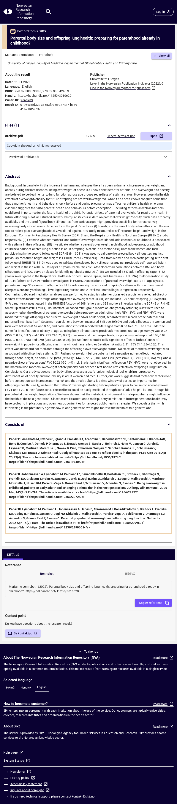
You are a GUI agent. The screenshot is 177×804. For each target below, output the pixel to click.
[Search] (48, 12)
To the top (91, 651)
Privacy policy (19, 778)
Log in (160, 11)
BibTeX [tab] (130, 573)
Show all (164, 55)
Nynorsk (26, 687)
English (42, 687)
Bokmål (10, 687)
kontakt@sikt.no (83, 796)
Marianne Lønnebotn (19, 54)
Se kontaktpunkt (25, 633)
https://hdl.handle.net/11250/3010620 (44, 95)
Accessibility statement (26, 784)
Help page (10, 752)
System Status (13, 760)
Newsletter (17, 771)
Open (153, 136)
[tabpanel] (88, 589)
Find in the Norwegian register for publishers (120, 88)
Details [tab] (13, 554)
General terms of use (121, 136)
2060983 (27, 100)
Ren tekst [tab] (47, 573)
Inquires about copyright (27, 790)
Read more (160, 658)
